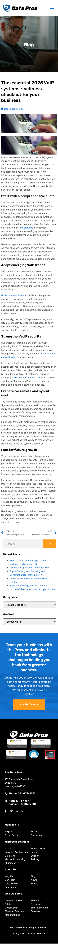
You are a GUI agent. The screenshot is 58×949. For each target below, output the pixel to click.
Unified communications (13, 295)
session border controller (27, 377)
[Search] (49, 543)
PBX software (26, 227)
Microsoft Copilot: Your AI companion (29, 567)
